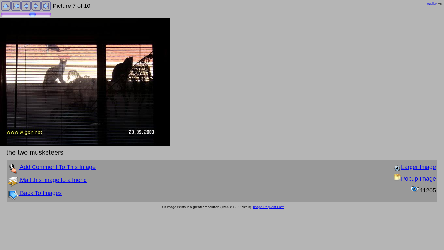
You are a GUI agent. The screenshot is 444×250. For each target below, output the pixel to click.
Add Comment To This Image (57, 167)
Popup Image (418, 178)
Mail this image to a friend (53, 180)
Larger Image (418, 167)
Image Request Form (268, 207)
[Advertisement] (118, 226)
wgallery (432, 3)
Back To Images (40, 193)
